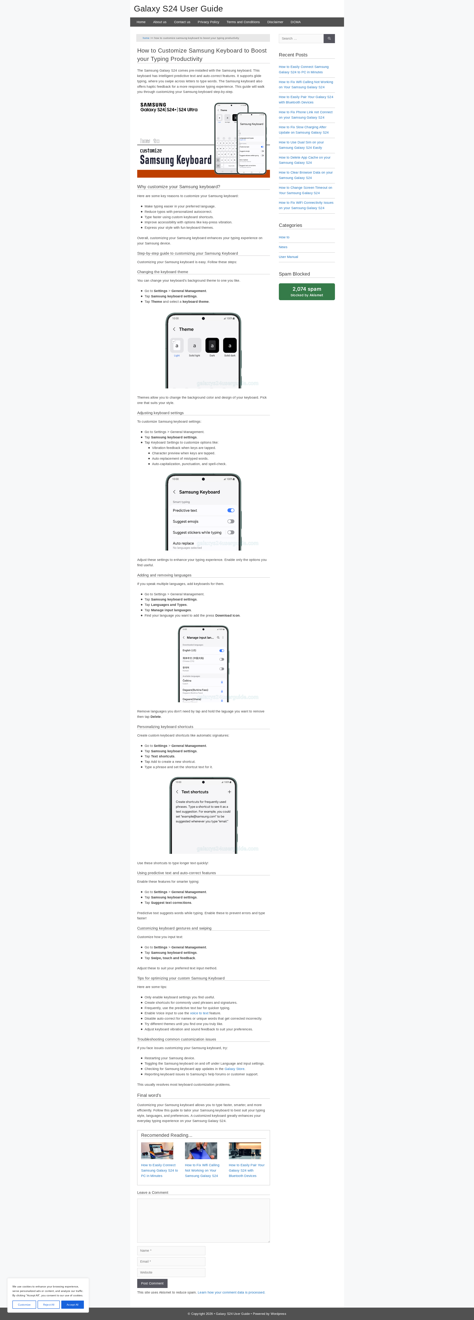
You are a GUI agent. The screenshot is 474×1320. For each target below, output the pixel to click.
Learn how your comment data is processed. (231, 1292)
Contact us (182, 22)
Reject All (48, 1304)
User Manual (288, 257)
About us (160, 22)
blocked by (307, 291)
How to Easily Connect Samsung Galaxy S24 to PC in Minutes (159, 1170)
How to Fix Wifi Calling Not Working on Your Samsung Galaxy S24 (202, 1170)
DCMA (296, 22)
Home (141, 22)
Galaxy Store (234, 1069)
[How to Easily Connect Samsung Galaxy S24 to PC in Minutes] (157, 1156)
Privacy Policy (208, 22)
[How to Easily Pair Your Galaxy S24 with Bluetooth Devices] (245, 1156)
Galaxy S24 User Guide (178, 8)
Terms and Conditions (243, 22)
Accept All (72, 1304)
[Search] (329, 38)
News (283, 247)
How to (284, 237)
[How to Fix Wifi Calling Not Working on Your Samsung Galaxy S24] (201, 1156)
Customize (24, 1304)
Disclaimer (275, 22)
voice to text (199, 1013)
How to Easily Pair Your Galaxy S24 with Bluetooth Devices (247, 1170)
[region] (48, 1295)
